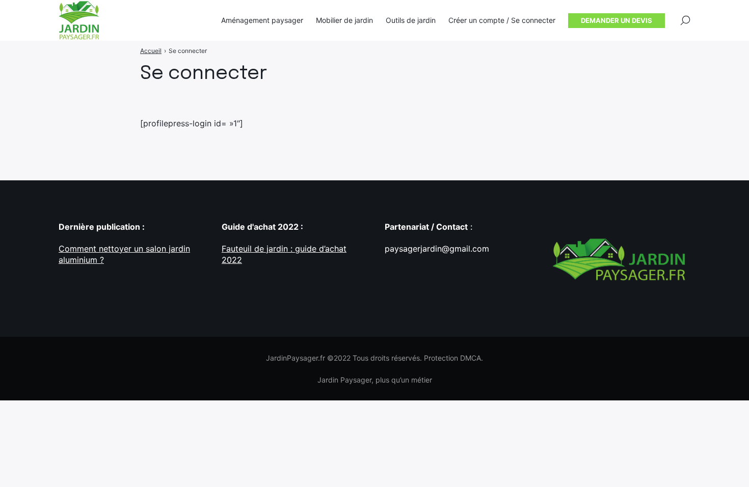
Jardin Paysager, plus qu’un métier (374, 379)
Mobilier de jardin (344, 20)
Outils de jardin (411, 20)
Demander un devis (616, 20)
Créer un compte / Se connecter (501, 20)
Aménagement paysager (262, 20)
